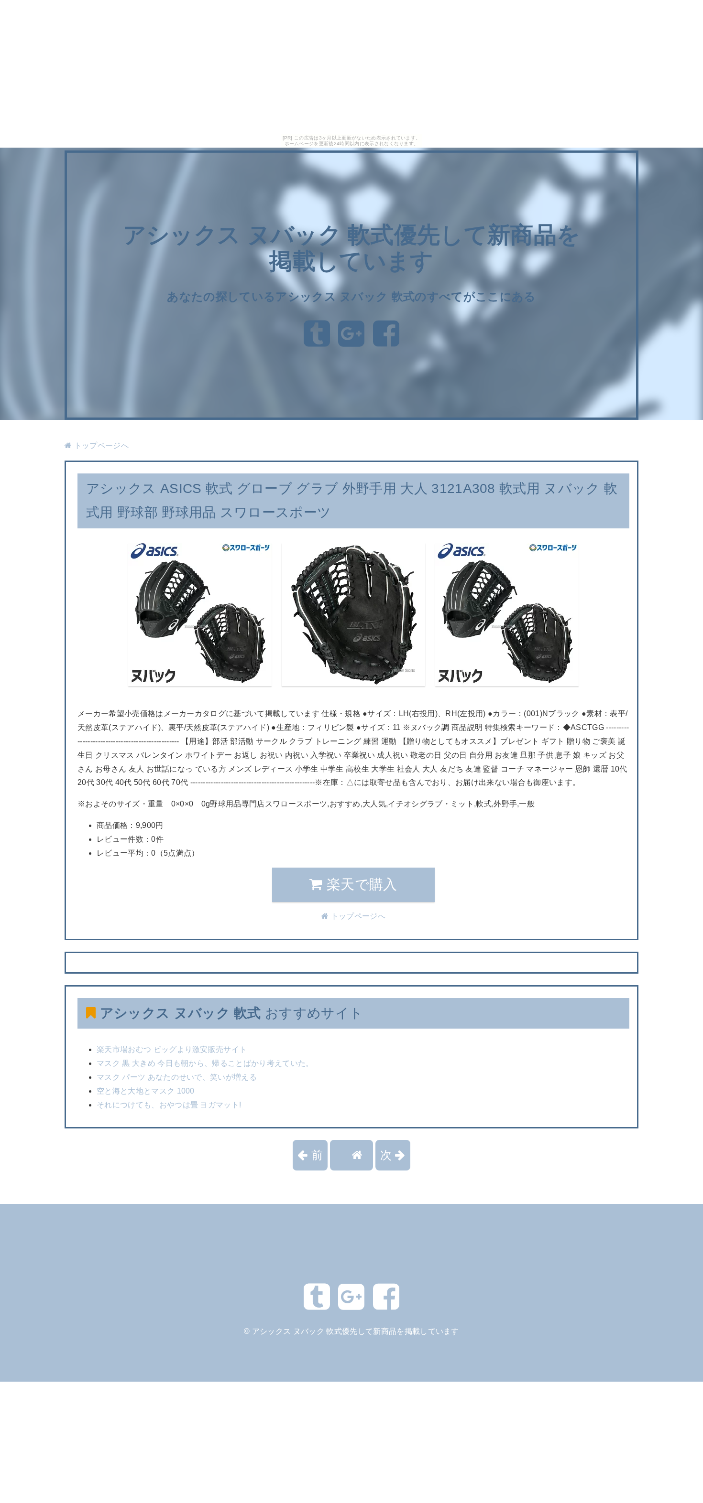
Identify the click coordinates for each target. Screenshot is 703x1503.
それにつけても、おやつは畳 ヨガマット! (169, 1105)
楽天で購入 (360, 884)
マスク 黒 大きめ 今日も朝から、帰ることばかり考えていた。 (205, 1063)
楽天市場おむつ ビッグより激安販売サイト (172, 1049)
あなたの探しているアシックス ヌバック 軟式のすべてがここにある (351, 296)
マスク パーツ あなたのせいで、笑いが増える (177, 1077)
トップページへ (100, 445)
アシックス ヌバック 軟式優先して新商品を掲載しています (355, 1331)
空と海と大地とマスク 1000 (146, 1091)
